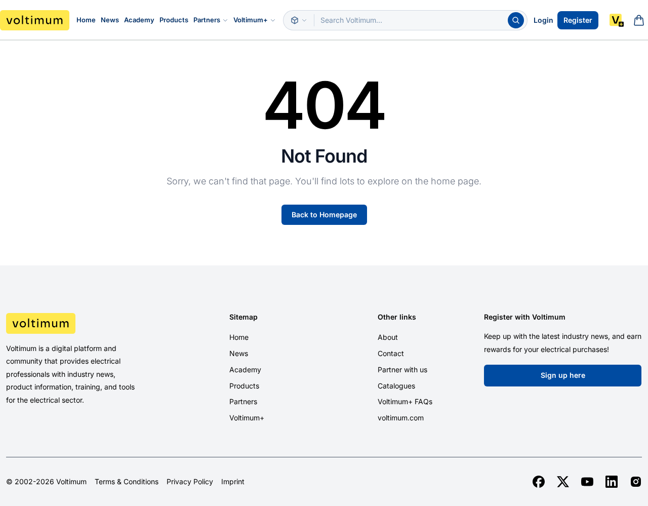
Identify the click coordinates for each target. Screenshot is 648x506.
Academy (139, 20)
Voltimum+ (250, 20)
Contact (391, 353)
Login (543, 20)
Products (173, 20)
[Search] (516, 20)
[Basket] (639, 20)
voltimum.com (401, 417)
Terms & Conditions (126, 482)
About (388, 337)
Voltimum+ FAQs (405, 401)
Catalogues (396, 385)
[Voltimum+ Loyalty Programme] (617, 20)
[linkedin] (611, 482)
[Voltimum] (34, 20)
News (110, 20)
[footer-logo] (81, 323)
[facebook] (539, 482)
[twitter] (563, 482)
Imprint (233, 482)
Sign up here (563, 375)
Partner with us (402, 369)
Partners (206, 20)
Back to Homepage (324, 214)
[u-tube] (587, 482)
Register (577, 20)
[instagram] (636, 482)
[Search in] (299, 20)
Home (86, 20)
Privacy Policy (190, 482)
